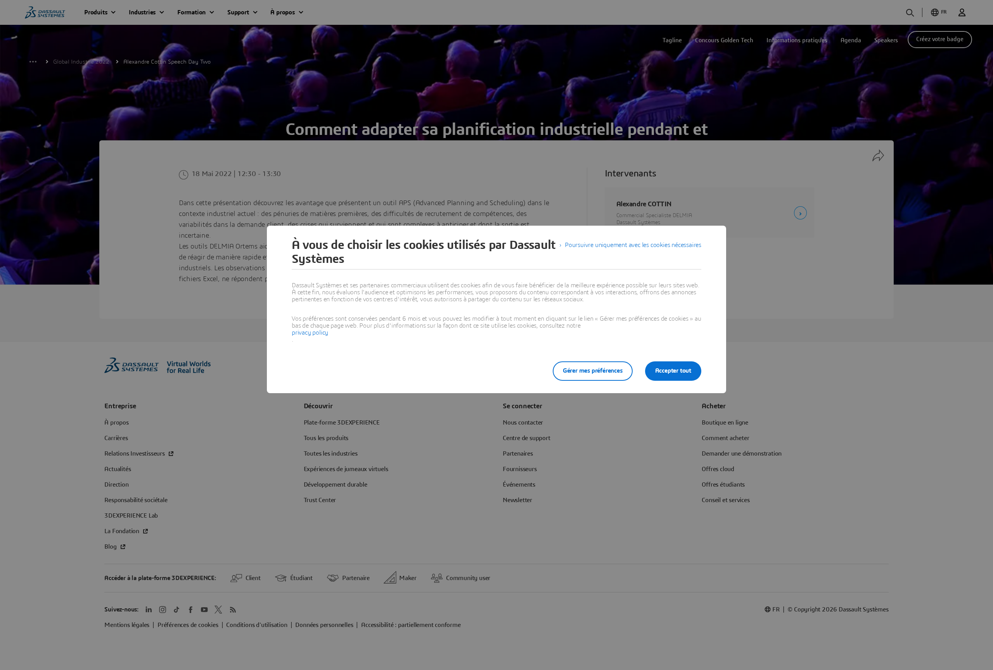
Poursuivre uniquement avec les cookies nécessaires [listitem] (633, 245)
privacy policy (310, 333)
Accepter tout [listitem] (673, 371)
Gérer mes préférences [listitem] (593, 371)
